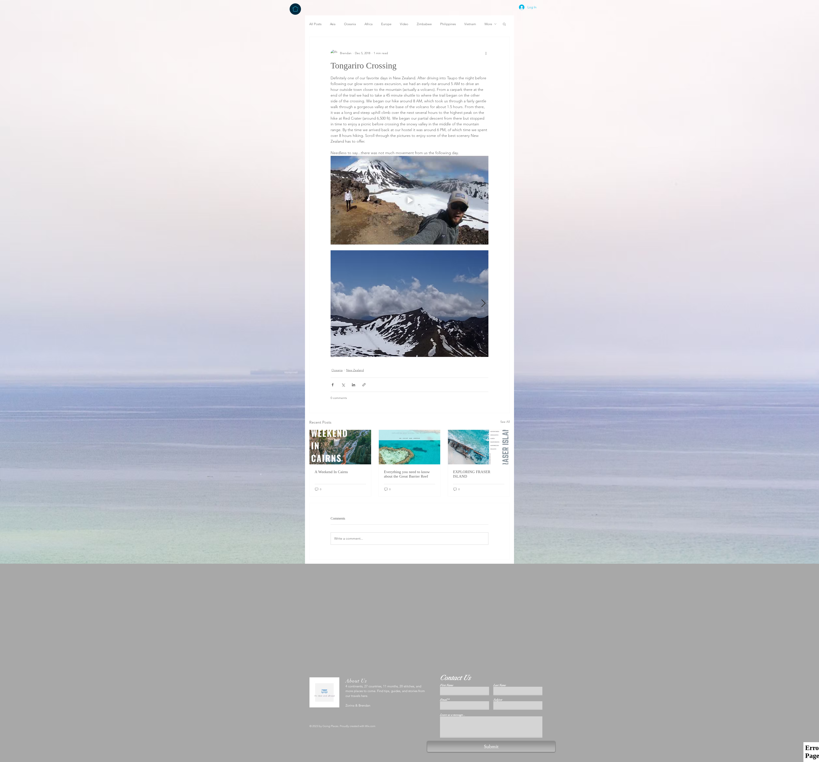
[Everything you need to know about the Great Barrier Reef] (409, 447)
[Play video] (409, 200)
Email (443, 699)
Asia (332, 24)
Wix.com (370, 726)
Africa (368, 24)
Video (404, 24)
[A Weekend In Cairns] (340, 447)
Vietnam (470, 24)
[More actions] (485, 53)
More (488, 24)
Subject (497, 699)
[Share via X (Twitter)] (343, 385)
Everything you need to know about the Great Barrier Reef (407, 474)
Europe (386, 24)
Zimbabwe (424, 24)
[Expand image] (409, 303)
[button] (504, 24)
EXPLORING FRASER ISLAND (471, 474)
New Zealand (355, 370)
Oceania (350, 24)
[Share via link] (364, 385)
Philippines (448, 24)
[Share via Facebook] (333, 385)
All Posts (315, 24)
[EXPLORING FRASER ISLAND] (479, 447)
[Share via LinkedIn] (353, 385)
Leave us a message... (452, 715)
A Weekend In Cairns (331, 472)
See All (505, 422)
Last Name (499, 685)
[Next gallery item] (483, 304)
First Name (446, 685)
